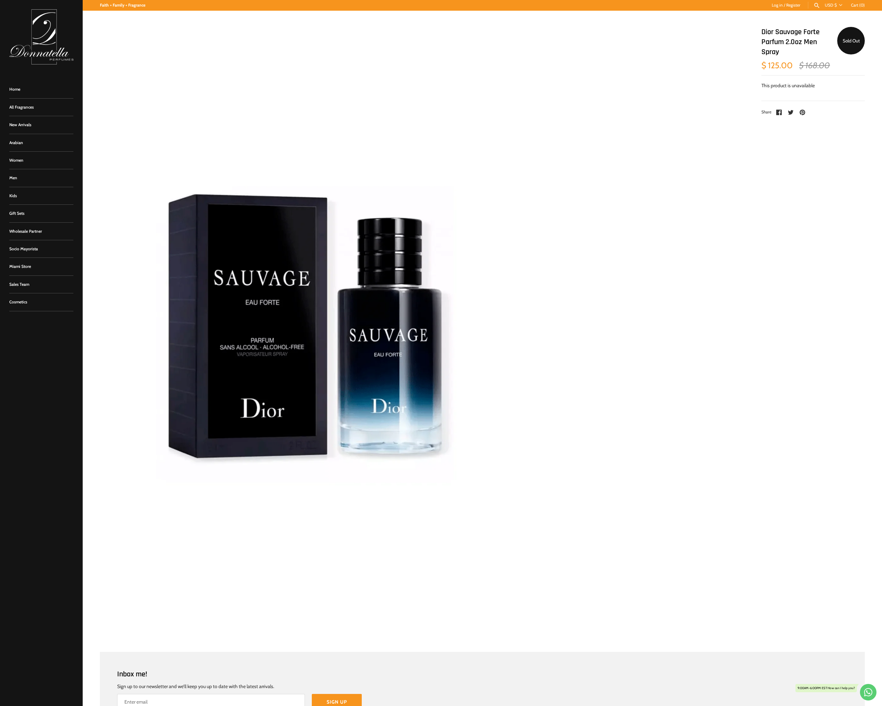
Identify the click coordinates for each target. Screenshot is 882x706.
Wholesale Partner (25, 231)
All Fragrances (21, 107)
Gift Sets (16, 213)
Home (14, 89)
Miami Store (20, 266)
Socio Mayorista (23, 248)
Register (793, 5)
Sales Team (19, 284)
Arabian (16, 142)
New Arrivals (20, 124)
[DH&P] (41, 36)
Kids (13, 195)
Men (13, 177)
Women (16, 160)
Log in (777, 5)
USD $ (831, 5)
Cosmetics (18, 302)
